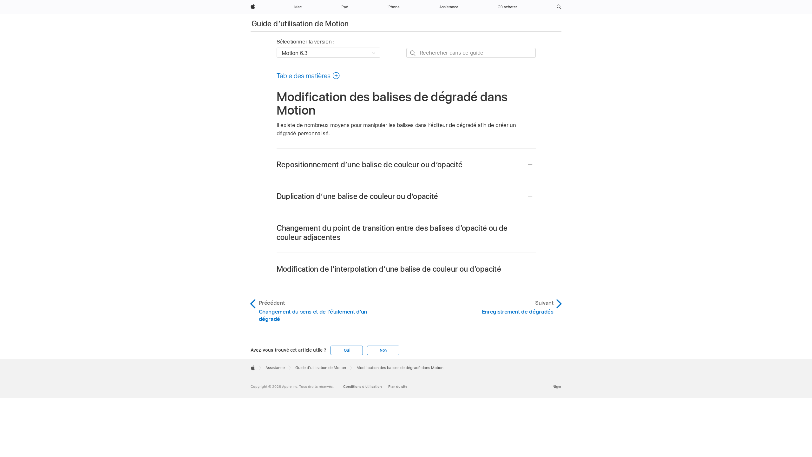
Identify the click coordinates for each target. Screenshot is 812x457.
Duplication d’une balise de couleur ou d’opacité (357, 196)
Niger (557, 386)
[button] (559, 7)
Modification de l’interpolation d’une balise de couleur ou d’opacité (389, 269)
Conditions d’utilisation (362, 386)
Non (383, 350)
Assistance (275, 368)
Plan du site (397, 386)
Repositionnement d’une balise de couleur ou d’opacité (370, 164)
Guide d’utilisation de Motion (300, 23)
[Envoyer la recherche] (413, 53)
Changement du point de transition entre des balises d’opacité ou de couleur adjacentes (392, 232)
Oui (347, 350)
